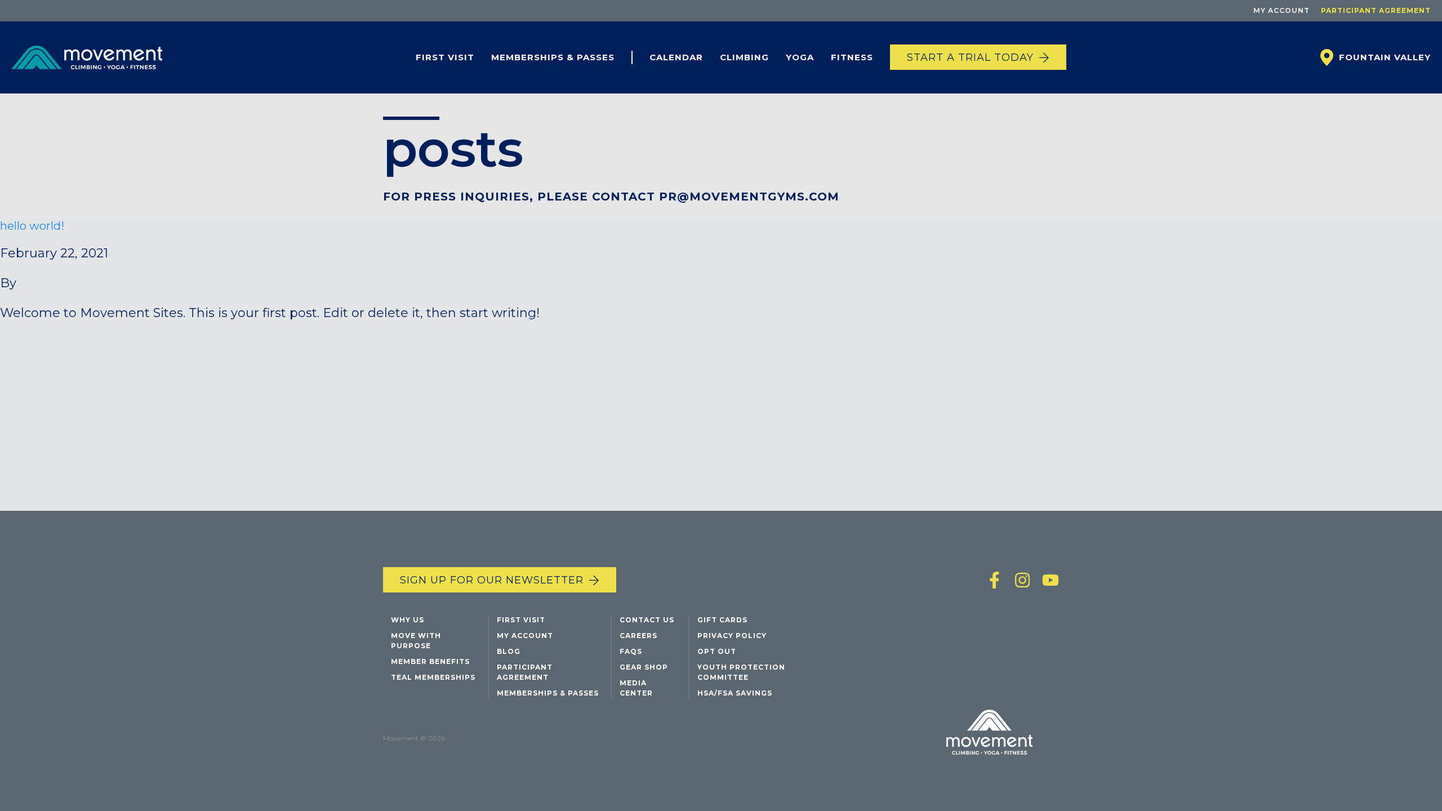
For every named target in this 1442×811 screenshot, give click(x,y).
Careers (638, 635)
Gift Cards (722, 620)
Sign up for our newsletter (492, 580)
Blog (508, 651)
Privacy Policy (732, 635)
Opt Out (716, 651)
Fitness (852, 57)
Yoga (800, 57)
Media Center (636, 688)
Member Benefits (430, 661)
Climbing (744, 57)
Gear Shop (644, 667)
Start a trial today (970, 57)
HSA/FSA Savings (734, 693)
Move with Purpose (416, 640)
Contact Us (647, 620)
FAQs (631, 651)
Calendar (676, 57)
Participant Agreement (1376, 10)
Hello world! (32, 226)
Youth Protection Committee (741, 672)
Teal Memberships (433, 677)
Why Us (407, 620)
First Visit (445, 57)
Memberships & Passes (553, 57)
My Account (1281, 10)
